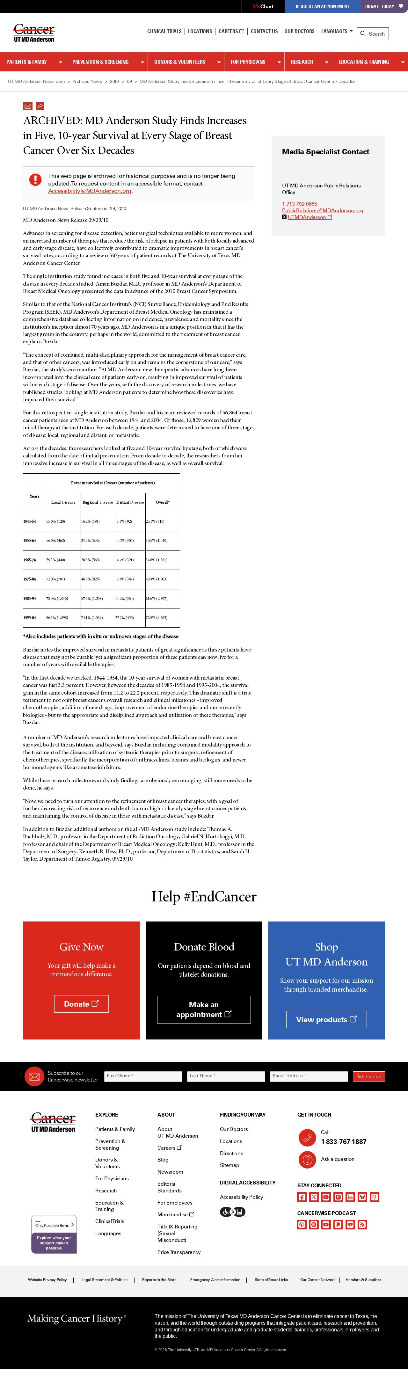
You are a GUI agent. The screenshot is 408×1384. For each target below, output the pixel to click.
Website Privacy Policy (47, 1280)
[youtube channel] (326, 1197)
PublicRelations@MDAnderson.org (322, 211)
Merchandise (173, 1215)
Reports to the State (159, 1280)
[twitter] (314, 1197)
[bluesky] (362, 1197)
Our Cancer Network (318, 1280)
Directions (231, 1153)
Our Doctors (299, 31)
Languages (334, 31)
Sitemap (229, 1165)
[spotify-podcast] (314, 1224)
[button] (28, 104)
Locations (231, 1141)
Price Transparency (178, 1252)
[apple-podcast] (302, 1224)
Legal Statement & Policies (104, 1280)
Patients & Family (26, 62)
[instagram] (338, 1197)
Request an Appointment (322, 6)
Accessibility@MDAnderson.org (89, 190)
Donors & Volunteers (179, 62)
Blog (162, 1160)
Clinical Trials (164, 31)
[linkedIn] (350, 1197)
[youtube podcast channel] (326, 1224)
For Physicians (248, 62)
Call (344, 1137)
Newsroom (170, 1172)
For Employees (174, 1203)
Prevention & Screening (100, 62)
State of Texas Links (271, 1280)
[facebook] (302, 1197)
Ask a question (338, 1159)
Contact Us (264, 31)
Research (302, 62)
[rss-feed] (362, 1224)
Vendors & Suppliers (363, 1280)
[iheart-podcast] (350, 1224)
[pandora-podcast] (338, 1224)
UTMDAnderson (310, 217)
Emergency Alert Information (215, 1280)
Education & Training (364, 62)
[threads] (374, 1197)
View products (322, 1019)
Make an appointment (200, 1009)
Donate (77, 1004)
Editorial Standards (169, 1187)
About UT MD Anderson (177, 1132)
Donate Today (379, 6)
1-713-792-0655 (299, 204)
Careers (229, 31)
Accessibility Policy (241, 1197)
